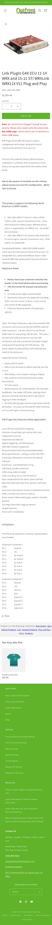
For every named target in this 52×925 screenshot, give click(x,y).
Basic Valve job (11, 749)
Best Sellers (41, 626)
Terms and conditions (14, 701)
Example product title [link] (10, 675)
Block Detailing (11, 755)
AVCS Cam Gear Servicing (16, 742)
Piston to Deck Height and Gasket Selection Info (24, 791)
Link (19, 629)
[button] (5, 11)
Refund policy (28, 915)
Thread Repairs (11, 761)
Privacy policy (27, 919)
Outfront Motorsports (24, 912)
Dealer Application (13, 707)
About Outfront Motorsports (17, 695)
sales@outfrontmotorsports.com (20, 861)
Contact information (43, 915)
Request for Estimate (14, 773)
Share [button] (7, 616)
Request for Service (13, 767)
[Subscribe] (39, 892)
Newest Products (29, 629)
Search (8, 714)
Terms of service (15, 915)
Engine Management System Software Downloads (21, 801)
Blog (7, 720)
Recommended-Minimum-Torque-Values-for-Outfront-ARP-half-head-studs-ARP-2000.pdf (24, 820)
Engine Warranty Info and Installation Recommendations (21, 810)
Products (29, 633)
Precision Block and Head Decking (20, 736)
